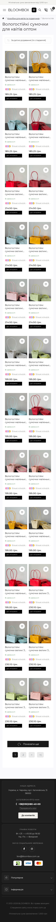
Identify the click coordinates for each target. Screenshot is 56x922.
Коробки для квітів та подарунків (23, 18)
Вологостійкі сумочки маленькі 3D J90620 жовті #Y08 (15, 535)
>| (40, 754)
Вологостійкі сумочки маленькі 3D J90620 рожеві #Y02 (15, 478)
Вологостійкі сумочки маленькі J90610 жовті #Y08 (39, 79)
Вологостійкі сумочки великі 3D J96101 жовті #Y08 (39, 649)
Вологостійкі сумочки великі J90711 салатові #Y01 (38, 307)
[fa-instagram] (32, 849)
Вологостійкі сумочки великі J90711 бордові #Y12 (40, 193)
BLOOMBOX (18, 10)
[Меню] (4, 10)
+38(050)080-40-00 (30, 804)
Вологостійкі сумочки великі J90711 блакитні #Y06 (14, 250)
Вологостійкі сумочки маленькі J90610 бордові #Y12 (39, 136)
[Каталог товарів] (34, 10)
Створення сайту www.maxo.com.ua (28, 907)
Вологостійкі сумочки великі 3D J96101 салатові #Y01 (16, 706)
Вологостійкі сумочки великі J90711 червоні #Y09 (14, 193)
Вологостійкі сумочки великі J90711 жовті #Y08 (39, 250)
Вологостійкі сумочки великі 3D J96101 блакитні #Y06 (16, 649)
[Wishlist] (22, 56)
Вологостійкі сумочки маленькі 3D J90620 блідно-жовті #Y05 (39, 535)
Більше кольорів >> (19, 89)
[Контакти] (46, 10)
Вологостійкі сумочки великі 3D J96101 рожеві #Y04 (40, 706)
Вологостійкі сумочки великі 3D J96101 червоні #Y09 (39, 592)
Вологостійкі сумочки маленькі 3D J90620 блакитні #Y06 (16, 421)
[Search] (40, 10)
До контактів (28, 815)
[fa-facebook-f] (24, 849)
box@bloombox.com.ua (28, 856)
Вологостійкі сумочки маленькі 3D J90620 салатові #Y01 (40, 364)
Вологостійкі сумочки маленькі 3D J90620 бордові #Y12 (39, 421)
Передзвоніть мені (28, 808)
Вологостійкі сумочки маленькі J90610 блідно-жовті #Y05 (15, 79)
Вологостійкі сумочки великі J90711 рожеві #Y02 (16, 307)
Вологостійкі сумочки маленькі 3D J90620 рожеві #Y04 (39, 478)
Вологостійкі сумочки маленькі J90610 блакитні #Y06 (15, 136)
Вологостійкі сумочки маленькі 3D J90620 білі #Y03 (15, 364)
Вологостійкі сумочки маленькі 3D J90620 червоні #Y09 (15, 592)
